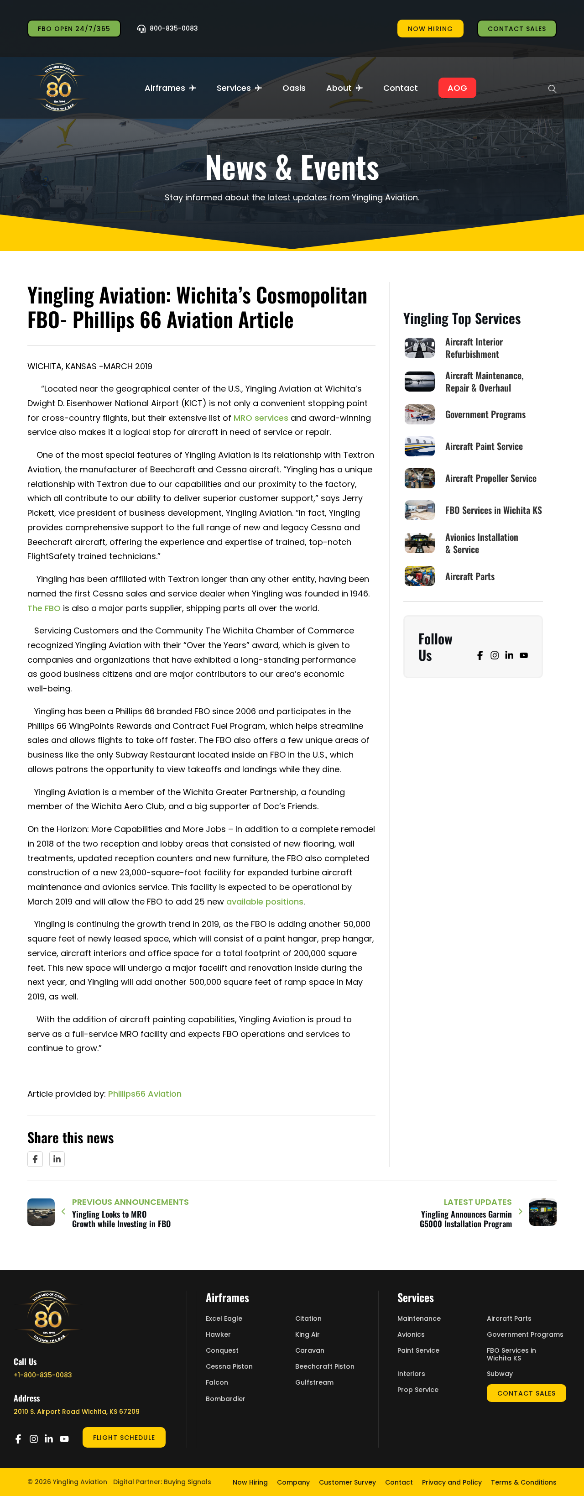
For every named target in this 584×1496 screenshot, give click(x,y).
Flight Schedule (124, 1437)
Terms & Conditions (524, 1482)
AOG (457, 88)
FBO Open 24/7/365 (74, 28)
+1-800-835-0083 (43, 1375)
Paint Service (418, 1351)
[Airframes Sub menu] (192, 87)
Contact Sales (517, 28)
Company (293, 1482)
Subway (500, 1374)
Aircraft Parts (509, 1319)
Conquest (222, 1351)
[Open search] (552, 88)
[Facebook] (35, 1159)
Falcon (217, 1382)
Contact (400, 88)
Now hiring (430, 28)
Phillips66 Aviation (145, 1093)
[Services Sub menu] (258, 87)
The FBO (44, 608)
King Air (307, 1335)
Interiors (411, 1374)
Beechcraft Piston (325, 1366)
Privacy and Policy (452, 1482)
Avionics (411, 1335)
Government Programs (525, 1335)
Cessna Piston (229, 1366)
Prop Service (417, 1390)
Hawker (218, 1335)
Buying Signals (187, 1481)
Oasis (294, 88)
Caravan (309, 1351)
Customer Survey (347, 1482)
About (339, 88)
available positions (264, 901)
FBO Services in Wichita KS (511, 1354)
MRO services (261, 418)
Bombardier (225, 1399)
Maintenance (419, 1319)
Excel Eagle (224, 1319)
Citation (308, 1319)
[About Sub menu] (359, 87)
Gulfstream (314, 1382)
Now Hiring (250, 1482)
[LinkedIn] (57, 1159)
